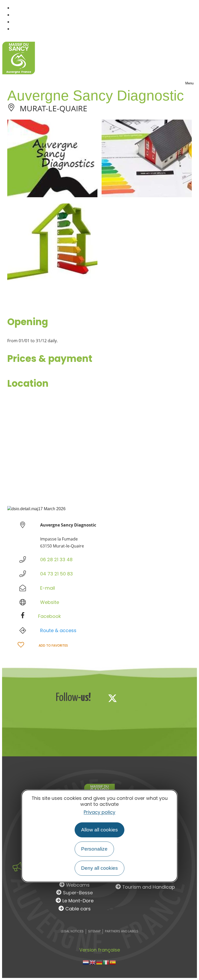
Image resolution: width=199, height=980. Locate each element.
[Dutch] (86, 962)
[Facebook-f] (95, 698)
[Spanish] (113, 962)
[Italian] (106, 962)
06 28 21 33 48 (56, 559)
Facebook (49, 616)
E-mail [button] (47, 588)
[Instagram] (129, 698)
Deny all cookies (99, 868)
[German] (99, 962)
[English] (92, 962)
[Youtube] (146, 698)
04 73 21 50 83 (56, 574)
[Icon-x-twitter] (112, 698)
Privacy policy (99, 812)
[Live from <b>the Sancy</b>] (17, 866)
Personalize (94, 849)
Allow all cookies (99, 829)
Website (49, 602)
